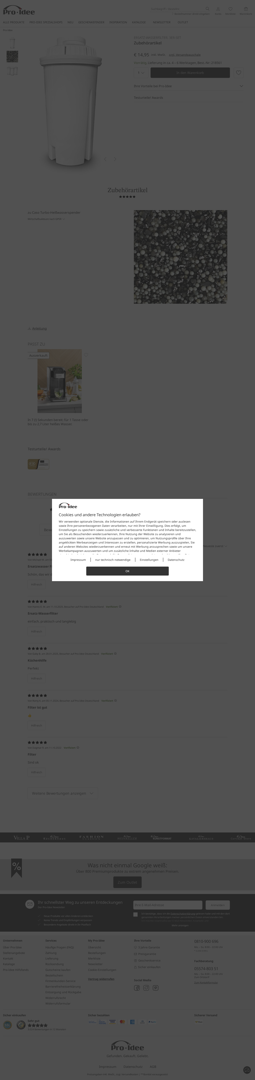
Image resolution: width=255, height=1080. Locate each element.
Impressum (78, 560)
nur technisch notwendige (112, 560)
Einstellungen (149, 560)
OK (127, 571)
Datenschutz (176, 560)
